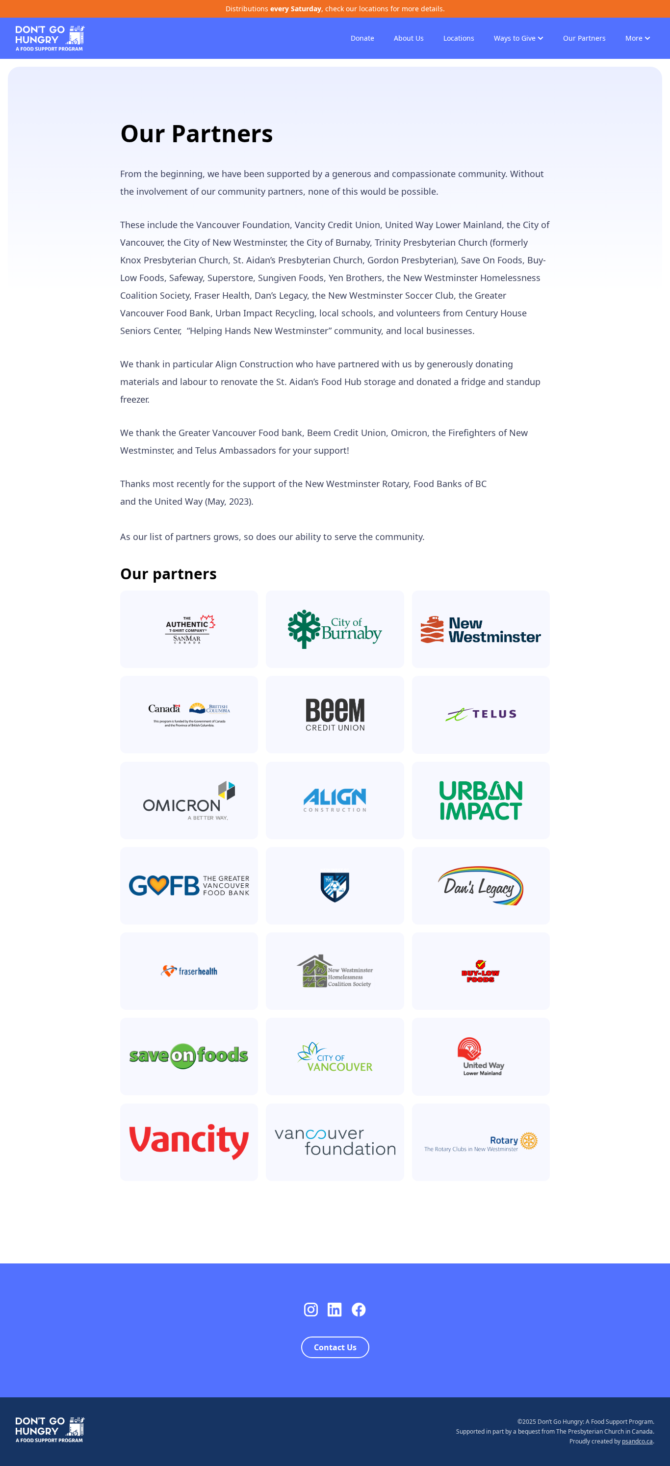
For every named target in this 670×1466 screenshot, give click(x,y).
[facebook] (359, 1310)
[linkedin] (335, 1310)
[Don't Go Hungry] (50, 37)
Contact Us (335, 1347)
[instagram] (311, 1310)
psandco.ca (637, 1441)
